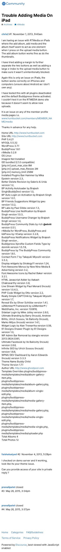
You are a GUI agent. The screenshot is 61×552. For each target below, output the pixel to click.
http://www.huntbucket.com (29, 132)
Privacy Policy (31, 537)
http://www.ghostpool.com (29, 368)
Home (5, 532)
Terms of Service (11, 537)
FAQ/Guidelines (34, 532)
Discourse (21, 544)
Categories (17, 532)
